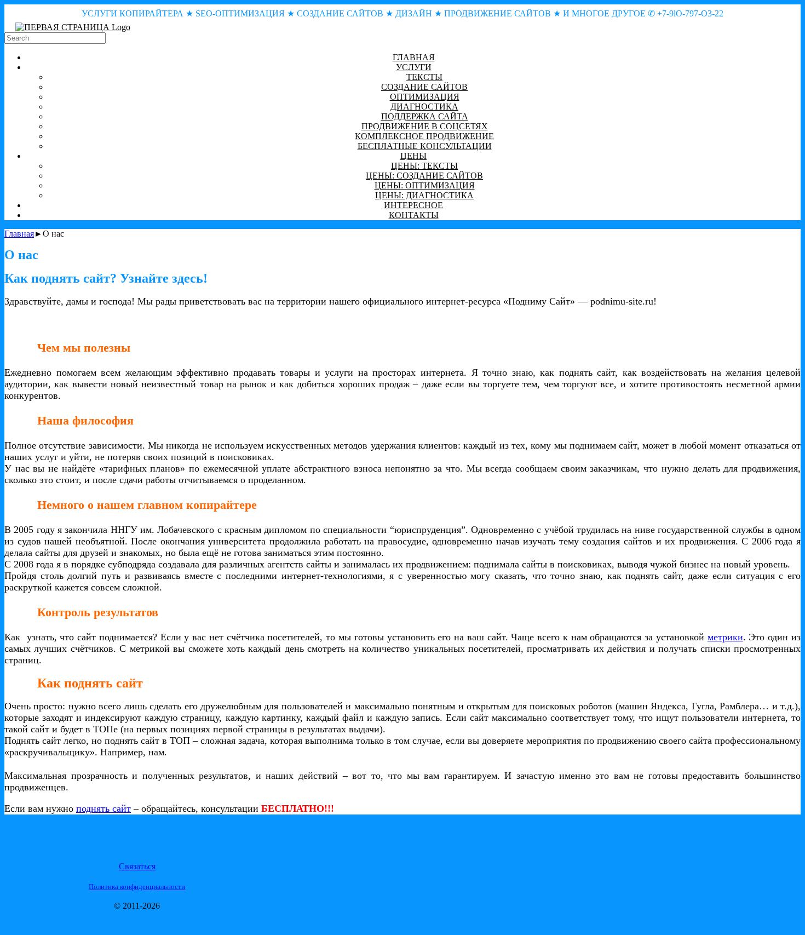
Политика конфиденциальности (137, 886)
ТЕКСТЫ (424, 77)
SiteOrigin (30, 925)
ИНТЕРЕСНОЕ (413, 205)
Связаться (137, 866)
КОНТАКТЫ (414, 215)
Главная (19, 233)
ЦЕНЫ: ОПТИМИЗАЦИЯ (425, 185)
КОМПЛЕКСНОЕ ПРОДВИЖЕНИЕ (424, 136)
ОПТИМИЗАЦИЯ (424, 96)
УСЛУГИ (414, 67)
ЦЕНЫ (413, 155)
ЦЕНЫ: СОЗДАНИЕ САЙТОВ (424, 175)
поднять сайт (103, 808)
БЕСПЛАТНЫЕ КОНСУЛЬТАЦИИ (425, 146)
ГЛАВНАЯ (414, 57)
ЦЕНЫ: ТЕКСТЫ (424, 165)
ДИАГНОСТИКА (424, 106)
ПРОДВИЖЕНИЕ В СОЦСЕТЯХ (424, 126)
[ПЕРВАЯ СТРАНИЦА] (72, 27)
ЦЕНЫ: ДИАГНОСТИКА (424, 195)
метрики (725, 637)
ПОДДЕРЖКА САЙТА (424, 116)
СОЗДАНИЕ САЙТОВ (424, 86)
